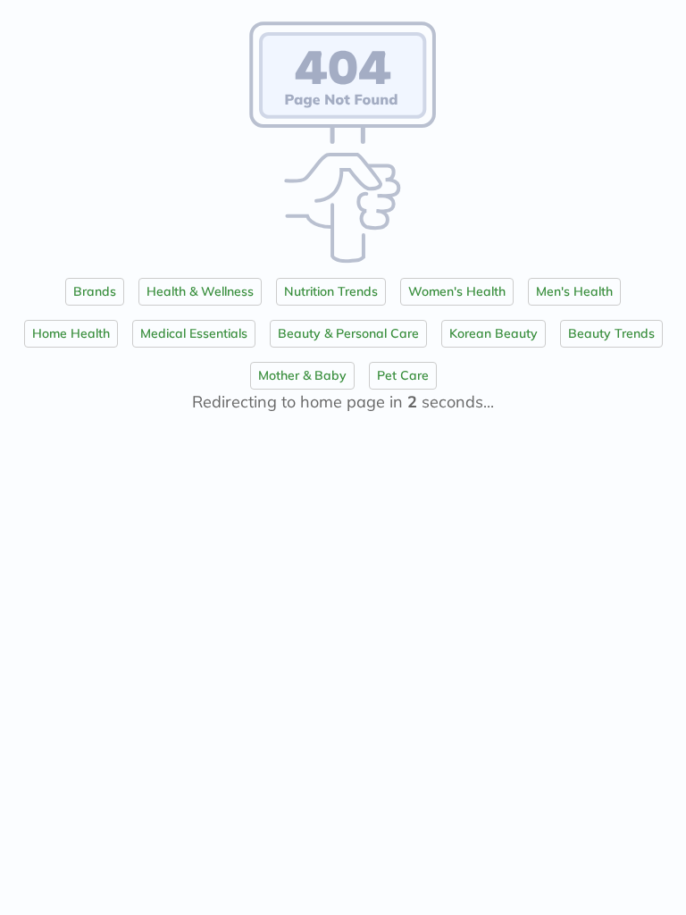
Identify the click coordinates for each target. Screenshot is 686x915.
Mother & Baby (302, 375)
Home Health (71, 333)
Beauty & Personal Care (348, 333)
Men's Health (574, 291)
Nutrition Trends (331, 291)
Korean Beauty (493, 333)
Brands (94, 291)
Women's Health (457, 291)
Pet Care (403, 375)
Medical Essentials (193, 333)
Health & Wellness (200, 291)
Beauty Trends (611, 333)
